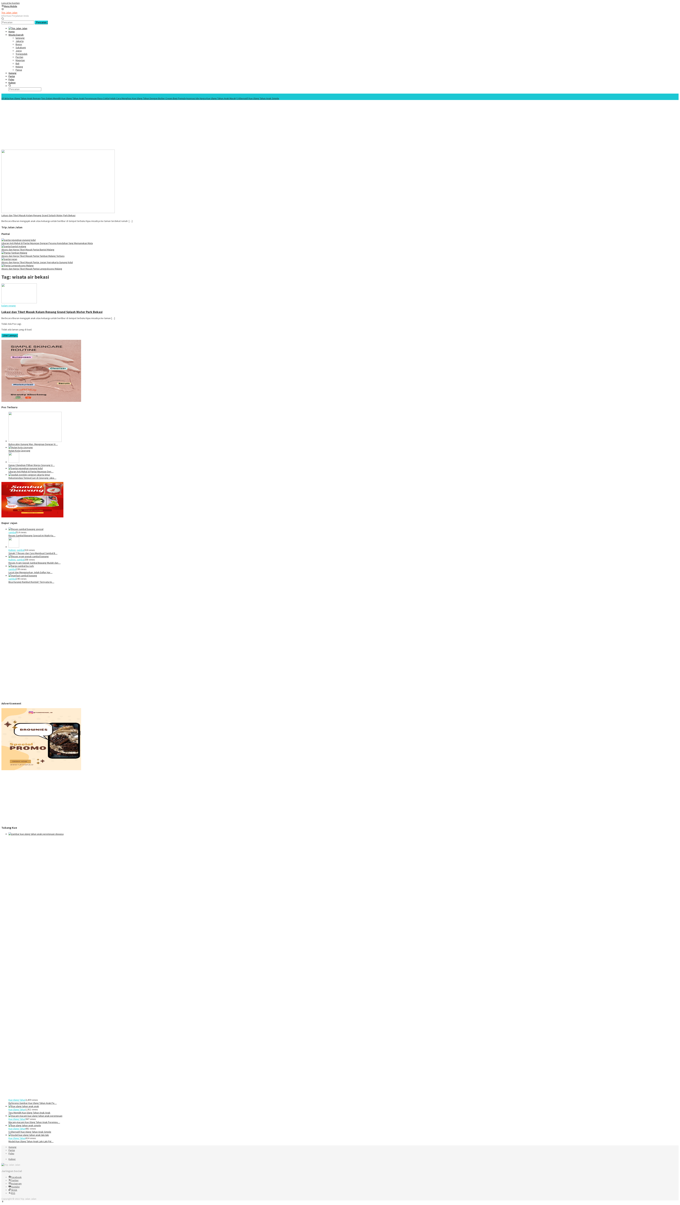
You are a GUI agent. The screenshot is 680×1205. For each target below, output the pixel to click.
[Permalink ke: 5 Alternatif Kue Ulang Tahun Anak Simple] (24, 1125)
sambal (12, 532)
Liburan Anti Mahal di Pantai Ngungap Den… (30, 471)
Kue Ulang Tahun (17, 1099)
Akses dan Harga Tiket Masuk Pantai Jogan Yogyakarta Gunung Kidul (37, 262)
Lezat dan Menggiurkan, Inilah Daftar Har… (30, 572)
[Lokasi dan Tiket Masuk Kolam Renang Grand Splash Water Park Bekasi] (58, 212)
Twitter (15, 1180)
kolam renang (8, 305)
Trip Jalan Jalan (9, 12)
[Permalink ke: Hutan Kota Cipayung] (20, 447)
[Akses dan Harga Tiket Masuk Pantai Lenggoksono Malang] (17, 265)
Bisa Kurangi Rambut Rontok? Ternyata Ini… (31, 582)
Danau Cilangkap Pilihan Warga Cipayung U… (31, 465)
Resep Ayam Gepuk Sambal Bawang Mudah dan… (34, 562)
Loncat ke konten (10, 3)
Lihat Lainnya (9, 335)
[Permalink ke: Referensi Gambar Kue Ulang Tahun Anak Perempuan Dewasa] (274, 834)
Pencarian (41, 22)
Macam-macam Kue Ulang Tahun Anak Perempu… (34, 1122)
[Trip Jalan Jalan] (17, 28)
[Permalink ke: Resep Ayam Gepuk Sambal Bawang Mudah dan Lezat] (28, 556)
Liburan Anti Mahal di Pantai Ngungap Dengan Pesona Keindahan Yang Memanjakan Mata (47, 243)
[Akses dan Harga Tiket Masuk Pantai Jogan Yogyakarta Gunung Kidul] (9, 259)
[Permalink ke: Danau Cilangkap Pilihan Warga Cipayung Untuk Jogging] (13, 462)
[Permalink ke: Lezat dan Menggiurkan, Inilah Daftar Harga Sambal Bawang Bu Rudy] (21, 566)
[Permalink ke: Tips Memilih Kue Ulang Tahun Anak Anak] (23, 1106)
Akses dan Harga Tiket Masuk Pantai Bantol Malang (27, 249)
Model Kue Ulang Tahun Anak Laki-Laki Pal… (30, 1141)
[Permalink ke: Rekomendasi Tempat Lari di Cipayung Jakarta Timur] (29, 474)
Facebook (16, 1177)
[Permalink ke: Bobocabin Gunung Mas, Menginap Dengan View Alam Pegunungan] (35, 441)
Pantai (11, 1150)
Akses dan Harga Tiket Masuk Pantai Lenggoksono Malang (31, 268)
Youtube (15, 1186)
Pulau (11, 1153)
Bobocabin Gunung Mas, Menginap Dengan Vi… (33, 444)
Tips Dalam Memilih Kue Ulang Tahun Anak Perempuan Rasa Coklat (75, 98)
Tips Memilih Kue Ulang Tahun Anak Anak (29, 1112)
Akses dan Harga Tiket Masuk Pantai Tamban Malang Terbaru (32, 256)
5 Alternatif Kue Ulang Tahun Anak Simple (257, 98)
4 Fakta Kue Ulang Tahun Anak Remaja (21, 98)
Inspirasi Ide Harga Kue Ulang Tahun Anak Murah (211, 98)
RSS (13, 1193)
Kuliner (12, 550)
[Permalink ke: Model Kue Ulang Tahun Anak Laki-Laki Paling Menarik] (28, 1135)
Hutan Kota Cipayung (19, 450)
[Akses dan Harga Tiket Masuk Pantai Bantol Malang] (13, 246)
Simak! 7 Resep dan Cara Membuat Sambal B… (32, 553)
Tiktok (14, 1190)
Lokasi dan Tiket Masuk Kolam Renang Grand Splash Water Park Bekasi (38, 215)
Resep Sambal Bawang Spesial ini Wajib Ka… (31, 535)
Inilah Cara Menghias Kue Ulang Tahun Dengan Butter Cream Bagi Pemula (148, 98)
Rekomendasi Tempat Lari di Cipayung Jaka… (32, 477)
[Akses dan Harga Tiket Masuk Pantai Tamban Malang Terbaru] (14, 252)
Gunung (12, 1147)
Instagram (16, 1183)
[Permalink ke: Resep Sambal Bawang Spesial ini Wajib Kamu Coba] (25, 529)
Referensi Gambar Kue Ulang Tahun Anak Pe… (32, 1103)
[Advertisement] (107, 125)
